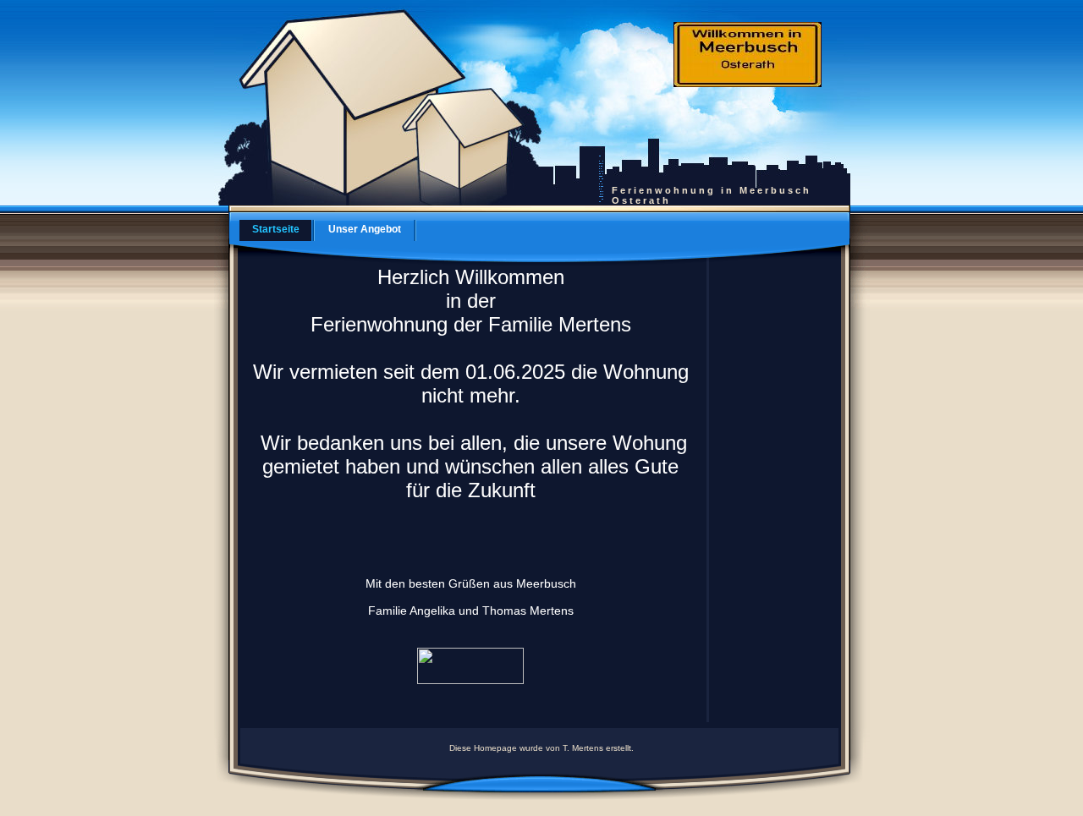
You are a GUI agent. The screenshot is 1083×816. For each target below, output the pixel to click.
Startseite (276, 229)
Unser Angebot (364, 229)
